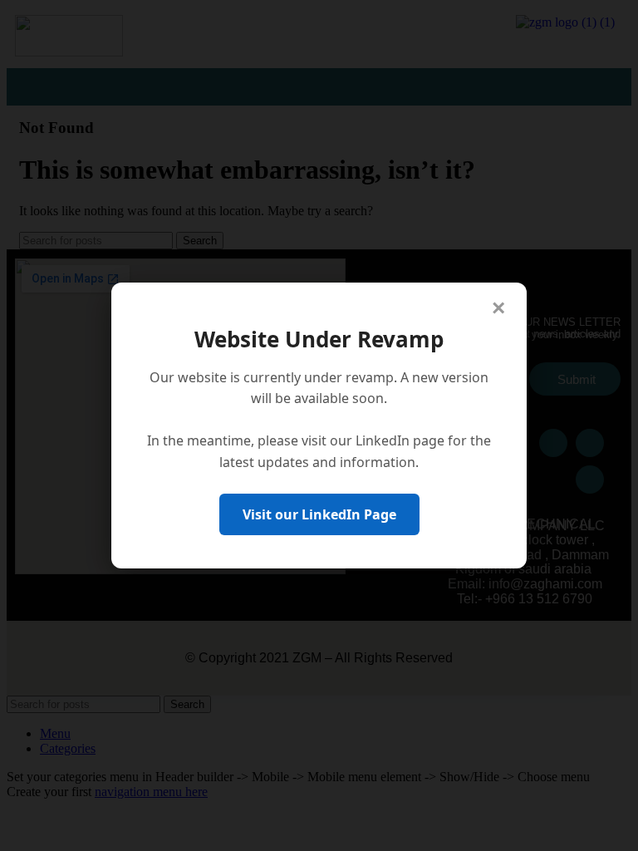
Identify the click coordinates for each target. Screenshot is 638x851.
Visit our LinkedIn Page (319, 514)
